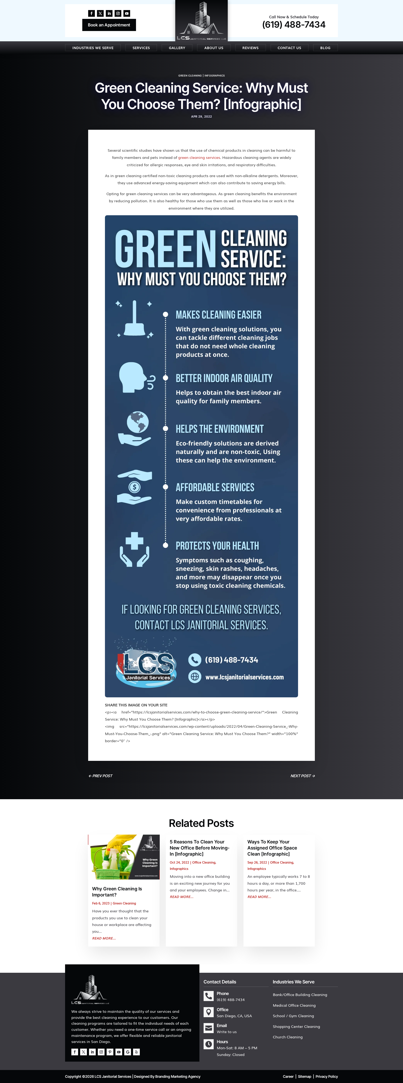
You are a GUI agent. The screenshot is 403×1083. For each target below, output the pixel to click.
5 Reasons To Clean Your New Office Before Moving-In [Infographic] (200, 847)
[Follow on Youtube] (126, 13)
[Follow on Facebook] (91, 13)
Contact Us (289, 47)
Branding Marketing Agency (177, 1076)
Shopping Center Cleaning (296, 1026)
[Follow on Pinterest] (110, 1052)
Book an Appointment (109, 24)
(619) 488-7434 (294, 24)
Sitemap (304, 1076)
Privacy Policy (327, 1076)
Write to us (227, 1031)
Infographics (215, 75)
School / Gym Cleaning (293, 1015)
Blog (325, 47)
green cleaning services (199, 157)
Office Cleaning (203, 862)
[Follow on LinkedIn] (109, 13)
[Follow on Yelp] (136, 1052)
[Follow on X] (100, 13)
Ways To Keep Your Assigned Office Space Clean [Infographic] (272, 847)
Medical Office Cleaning (294, 1005)
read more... (104, 938)
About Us (213, 47)
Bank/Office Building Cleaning (300, 994)
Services (141, 47)
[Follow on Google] (127, 1052)
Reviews (250, 47)
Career (288, 1076)
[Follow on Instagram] (118, 13)
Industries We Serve (93, 47)
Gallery (177, 47)
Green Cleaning (190, 75)
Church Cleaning (288, 1036)
